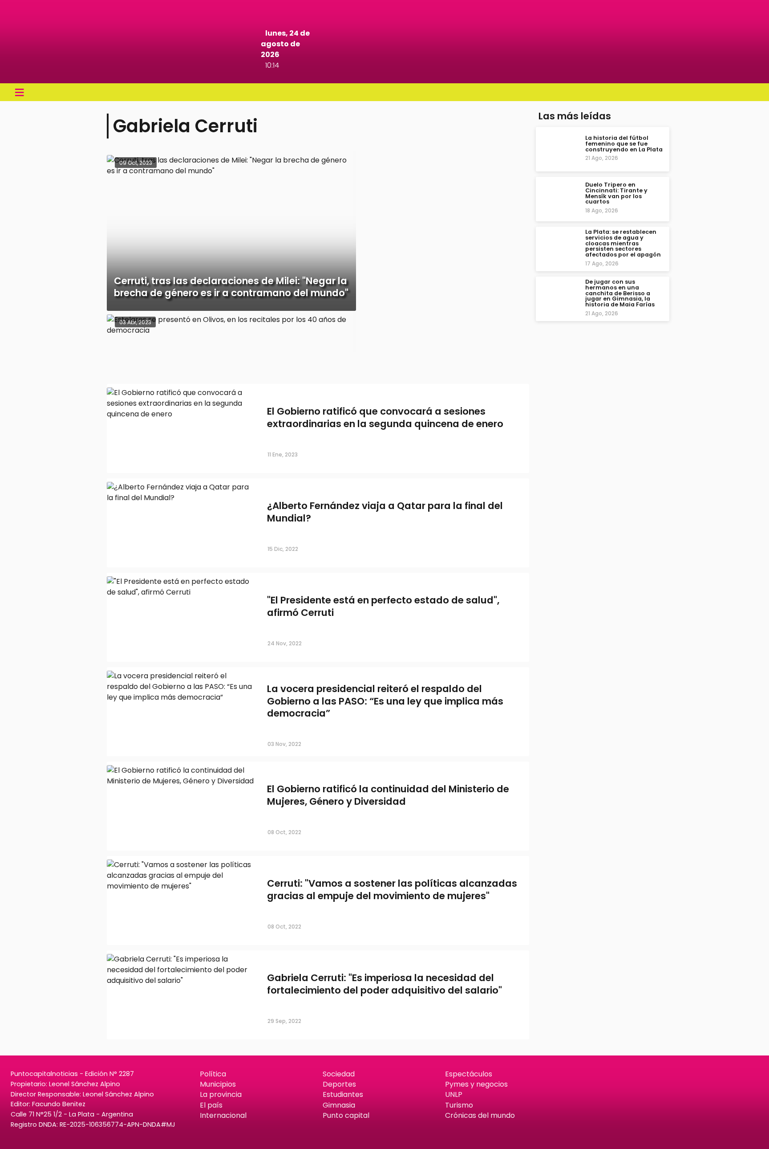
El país (211, 1105)
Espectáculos (468, 1074)
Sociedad (339, 1074)
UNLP (453, 1094)
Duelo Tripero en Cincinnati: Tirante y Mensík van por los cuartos (616, 193)
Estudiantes (343, 1094)
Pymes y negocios (476, 1084)
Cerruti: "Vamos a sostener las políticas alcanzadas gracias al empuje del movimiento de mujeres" (392, 890)
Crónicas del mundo (480, 1115)
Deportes (339, 1084)
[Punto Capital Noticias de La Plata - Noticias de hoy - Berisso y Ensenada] (384, 71)
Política (213, 1074)
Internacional (223, 1115)
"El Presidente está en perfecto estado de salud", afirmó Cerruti (383, 606)
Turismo (459, 1105)
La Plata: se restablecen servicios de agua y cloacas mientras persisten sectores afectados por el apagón (623, 243)
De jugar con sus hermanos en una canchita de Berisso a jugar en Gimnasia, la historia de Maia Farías (620, 293)
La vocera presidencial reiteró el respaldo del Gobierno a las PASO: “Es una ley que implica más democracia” (385, 701)
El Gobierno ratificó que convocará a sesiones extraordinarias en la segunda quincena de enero (385, 418)
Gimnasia (339, 1105)
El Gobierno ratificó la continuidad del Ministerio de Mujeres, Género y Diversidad (388, 795)
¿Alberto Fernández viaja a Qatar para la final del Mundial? (385, 512)
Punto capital (346, 1115)
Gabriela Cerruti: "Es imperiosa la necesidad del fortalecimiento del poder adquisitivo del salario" (384, 984)
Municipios (218, 1084)
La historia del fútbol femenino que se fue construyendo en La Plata (624, 143)
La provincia (221, 1094)
